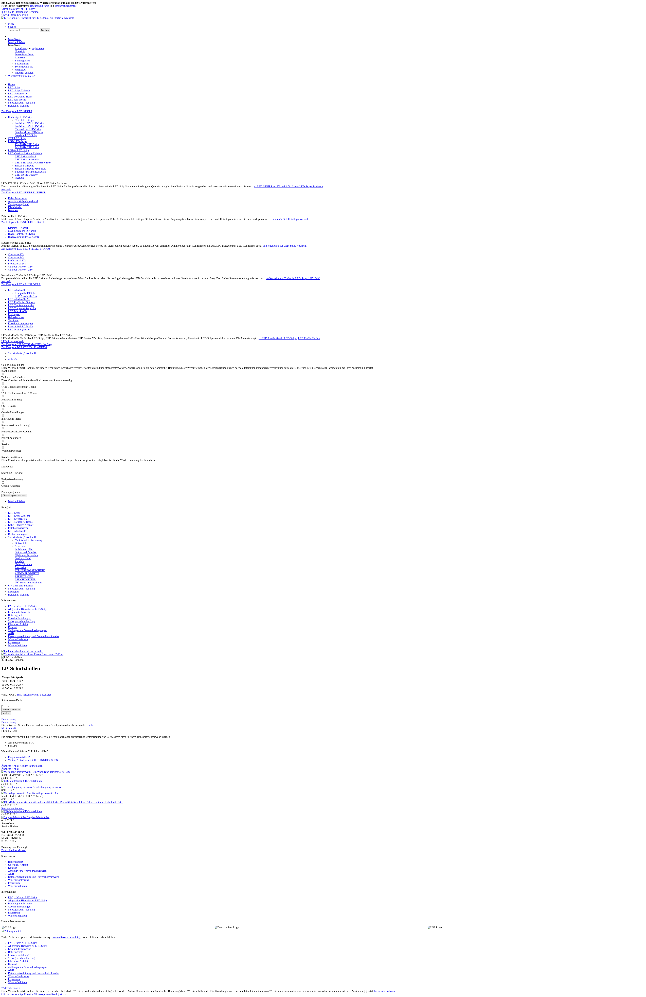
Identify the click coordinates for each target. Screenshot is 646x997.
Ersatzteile (20, 567)
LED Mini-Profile (17, 311)
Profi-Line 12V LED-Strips (29, 126)
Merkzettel (20, 69)
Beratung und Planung (20, 903)
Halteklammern (16, 317)
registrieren (38, 48)
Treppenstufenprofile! (66, 5)
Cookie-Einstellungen (19, 618)
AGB (11, 633)
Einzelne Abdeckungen (20, 323)
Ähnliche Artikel (10, 765)
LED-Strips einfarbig (26, 156)
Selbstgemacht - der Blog (21, 588)
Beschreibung (8, 719)
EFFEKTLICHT (24, 576)
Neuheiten (13, 591)
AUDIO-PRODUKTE (27, 573)
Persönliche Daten (24, 54)
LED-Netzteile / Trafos (20, 521)
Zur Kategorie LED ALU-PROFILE (21, 284)
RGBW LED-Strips (18, 150)
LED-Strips (14, 512)
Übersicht (20, 51)
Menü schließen (16, 42)
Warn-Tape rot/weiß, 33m (45, 793)
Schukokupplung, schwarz (47, 787)
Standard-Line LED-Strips (29, 132)
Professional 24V (17, 263)
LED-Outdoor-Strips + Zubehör (25, 153)
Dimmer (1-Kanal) (18, 227)
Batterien (13, 210)
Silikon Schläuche (24, 165)
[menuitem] (326, 23)
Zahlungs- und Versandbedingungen (27, 630)
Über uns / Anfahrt (18, 624)
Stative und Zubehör (26, 552)
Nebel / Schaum (23, 564)
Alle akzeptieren (42, 994)
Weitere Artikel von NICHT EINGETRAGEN (33, 760)
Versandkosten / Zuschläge (66, 937)
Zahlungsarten (22, 60)
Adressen (20, 57)
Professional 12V (17, 260)
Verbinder (13, 320)
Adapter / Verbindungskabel (23, 201)
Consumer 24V (16, 257)
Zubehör (19, 561)
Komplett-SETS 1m (25, 293)
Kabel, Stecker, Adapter (20, 524)
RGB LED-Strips (17, 141)
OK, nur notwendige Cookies (17, 994)
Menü (11, 23)
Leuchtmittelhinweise (19, 612)
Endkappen (14, 314)
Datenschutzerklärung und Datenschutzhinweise (33, 636)
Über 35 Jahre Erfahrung (14, 14)
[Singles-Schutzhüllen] (14, 817)
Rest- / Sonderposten (19, 534)
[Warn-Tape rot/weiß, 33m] (16, 793)
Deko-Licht (21, 543)
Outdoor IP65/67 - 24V (20, 269)
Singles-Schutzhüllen (38, 817)
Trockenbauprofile (39, 5)
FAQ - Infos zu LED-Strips (22, 606)
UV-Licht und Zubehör (20, 585)
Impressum (14, 642)
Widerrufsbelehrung (18, 639)
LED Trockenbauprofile (21, 305)
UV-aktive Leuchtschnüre (28, 582)
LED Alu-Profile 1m (19, 290)
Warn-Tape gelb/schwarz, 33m (53, 771)
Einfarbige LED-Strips (20, 117)
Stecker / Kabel (23, 558)
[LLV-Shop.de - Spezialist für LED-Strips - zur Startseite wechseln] (37, 17)
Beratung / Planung (18, 594)
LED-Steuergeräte (17, 518)
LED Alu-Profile (17, 531)
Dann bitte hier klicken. (13, 850)
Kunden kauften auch (31, 765)
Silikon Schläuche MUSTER (30, 168)
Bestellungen (22, 63)
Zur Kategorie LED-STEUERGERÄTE (23, 222)
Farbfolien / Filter (24, 549)
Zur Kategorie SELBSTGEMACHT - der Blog (26, 344)
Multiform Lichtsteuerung (28, 540)
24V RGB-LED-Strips (27, 147)
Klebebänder (15, 207)
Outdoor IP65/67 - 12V (20, 266)
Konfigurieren (58, 994)
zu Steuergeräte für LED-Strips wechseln (285, 245)
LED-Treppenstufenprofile (22, 308)
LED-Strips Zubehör (19, 515)
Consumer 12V (16, 254)
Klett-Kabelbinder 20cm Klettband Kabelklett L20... (95, 802)
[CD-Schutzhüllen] (12, 781)
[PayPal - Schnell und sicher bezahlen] (22, 651)
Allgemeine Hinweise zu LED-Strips (27, 609)
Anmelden (21, 48)
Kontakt (12, 627)
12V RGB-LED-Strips (27, 144)
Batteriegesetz (15, 615)
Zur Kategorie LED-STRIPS (16, 111)
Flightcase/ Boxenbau (26, 555)
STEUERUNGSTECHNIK (30, 570)
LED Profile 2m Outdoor (21, 302)
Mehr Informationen (385, 991)
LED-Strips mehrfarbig (27, 159)
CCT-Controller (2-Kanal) (22, 230)
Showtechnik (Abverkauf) (22, 537)
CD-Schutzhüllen (32, 781)
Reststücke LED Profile (20, 326)
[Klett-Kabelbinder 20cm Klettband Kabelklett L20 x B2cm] (34, 802)
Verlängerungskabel (18, 204)
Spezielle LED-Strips (26, 135)
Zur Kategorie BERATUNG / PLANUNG (24, 347)
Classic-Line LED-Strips (28, 129)
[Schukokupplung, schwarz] (17, 787)
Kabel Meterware (17, 198)
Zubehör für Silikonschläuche (30, 171)
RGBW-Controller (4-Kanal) (23, 236)
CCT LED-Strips (17, 138)
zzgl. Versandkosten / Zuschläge (34, 694)
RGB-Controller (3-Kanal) (22, 233)
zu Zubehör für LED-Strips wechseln (289, 219)
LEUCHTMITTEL (25, 579)
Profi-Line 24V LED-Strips (29, 123)
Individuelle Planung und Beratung (20, 11)
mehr (90, 725)
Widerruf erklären (24, 72)
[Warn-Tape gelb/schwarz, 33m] (19, 771)
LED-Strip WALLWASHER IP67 (33, 162)
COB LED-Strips (24, 120)
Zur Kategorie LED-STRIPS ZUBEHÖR (23, 192)
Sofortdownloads (24, 66)
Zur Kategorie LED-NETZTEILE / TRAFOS (25, 248)
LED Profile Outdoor (26, 174)
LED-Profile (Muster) (19, 329)
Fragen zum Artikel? (19, 757)
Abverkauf (20, 546)
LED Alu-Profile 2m (19, 299)
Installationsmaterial (18, 528)
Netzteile (19, 177)
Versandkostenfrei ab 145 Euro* (18, 8)
